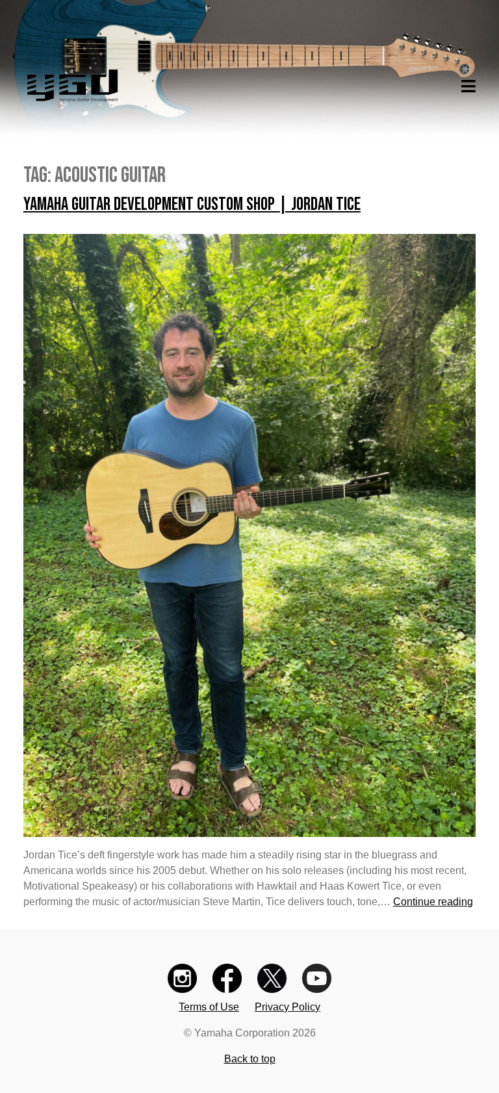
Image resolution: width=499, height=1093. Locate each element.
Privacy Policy (287, 1006)
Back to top (249, 1058)
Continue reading (433, 901)
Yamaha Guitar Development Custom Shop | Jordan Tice (192, 204)
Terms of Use (209, 1006)
